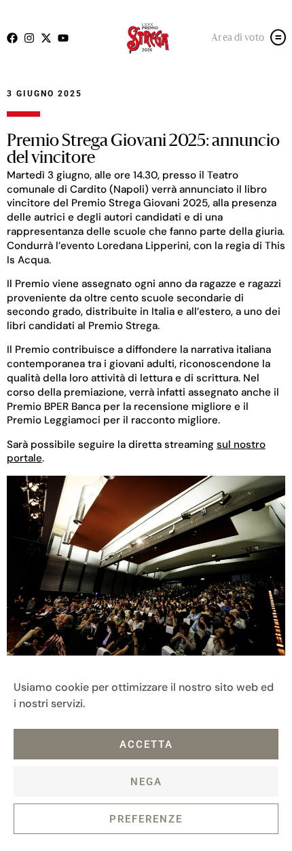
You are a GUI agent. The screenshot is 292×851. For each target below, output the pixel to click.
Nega (146, 782)
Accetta (146, 744)
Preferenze (146, 819)
